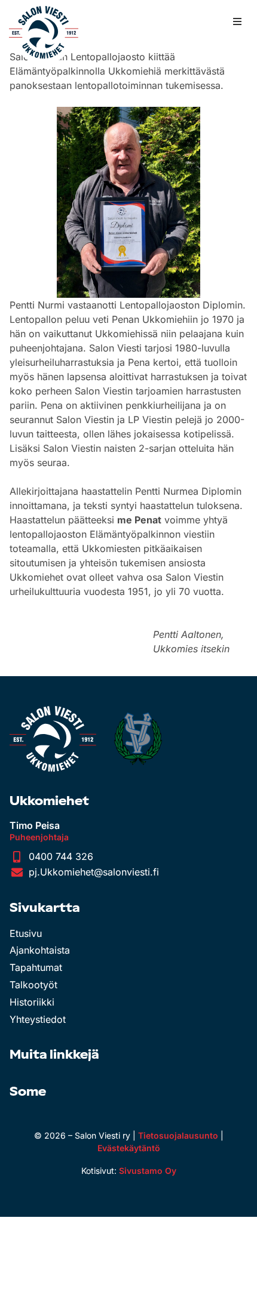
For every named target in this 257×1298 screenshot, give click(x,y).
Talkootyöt (33, 985)
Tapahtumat (36, 967)
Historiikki (32, 1002)
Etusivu (26, 933)
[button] (237, 21)
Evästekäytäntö (128, 1148)
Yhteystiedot (38, 1019)
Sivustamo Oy (147, 1171)
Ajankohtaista (40, 950)
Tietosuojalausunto (178, 1135)
